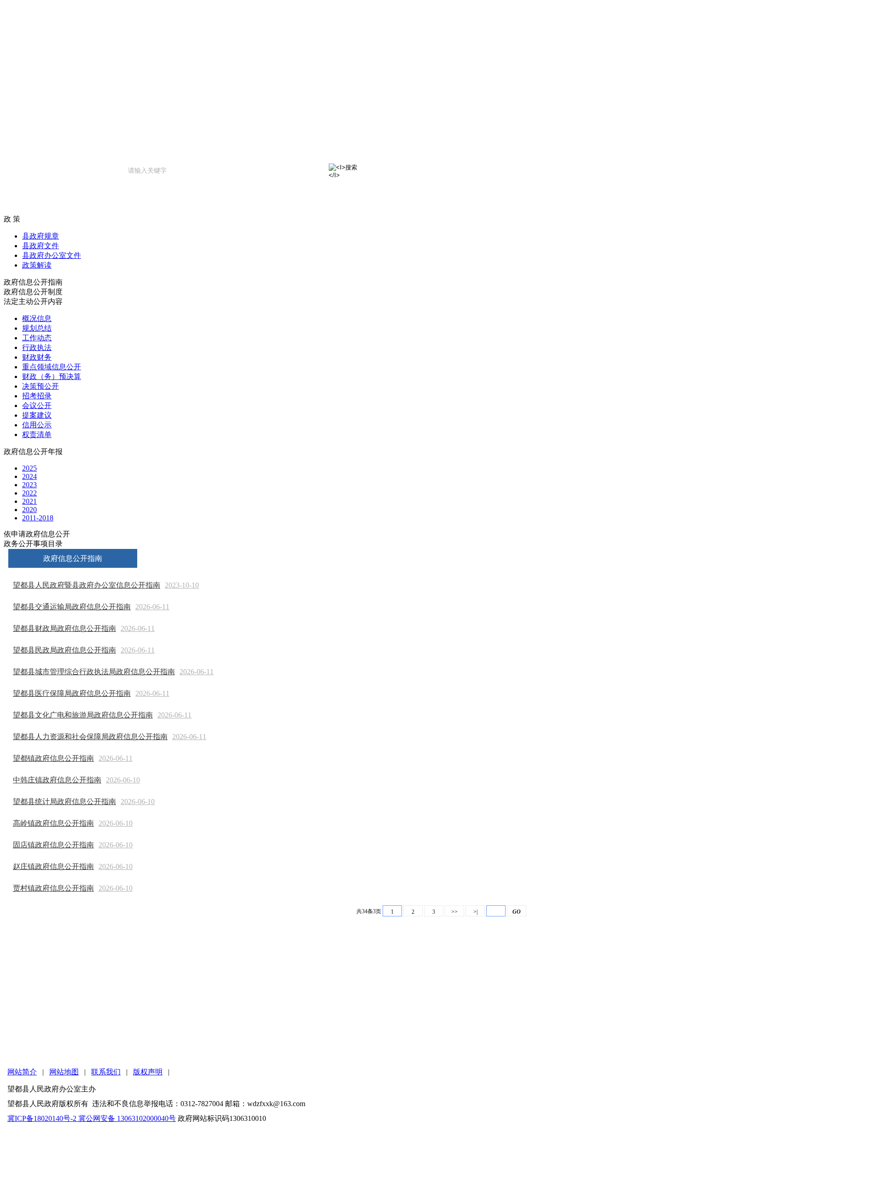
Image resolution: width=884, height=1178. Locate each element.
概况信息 (37, 318)
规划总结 (37, 328)
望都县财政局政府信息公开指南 (64, 628)
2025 (29, 468)
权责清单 (37, 434)
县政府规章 (40, 236)
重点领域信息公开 (51, 367)
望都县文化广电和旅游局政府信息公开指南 (83, 715)
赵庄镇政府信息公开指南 (53, 866)
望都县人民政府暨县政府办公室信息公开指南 (86, 585)
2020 (29, 509)
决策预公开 (40, 386)
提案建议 (37, 415)
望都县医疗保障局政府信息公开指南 (72, 693)
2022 (29, 493)
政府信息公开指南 (33, 282)
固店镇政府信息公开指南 (53, 845)
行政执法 (37, 347)
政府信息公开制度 (33, 292)
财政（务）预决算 (51, 376)
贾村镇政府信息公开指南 (53, 888)
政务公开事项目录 (33, 544)
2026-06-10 (123, 780)
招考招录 (37, 396)
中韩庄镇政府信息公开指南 (57, 780)
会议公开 (37, 405)
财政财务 (37, 357)
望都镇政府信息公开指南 (53, 758)
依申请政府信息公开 (37, 534)
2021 (29, 501)
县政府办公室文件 (51, 255)
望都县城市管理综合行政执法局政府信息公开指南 (94, 672)
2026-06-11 (152, 607)
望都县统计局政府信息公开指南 (64, 801)
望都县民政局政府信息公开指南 (64, 650)
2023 (29, 485)
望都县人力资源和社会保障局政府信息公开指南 (90, 737)
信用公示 (37, 425)
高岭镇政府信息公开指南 (53, 823)
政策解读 (37, 265)
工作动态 (37, 338)
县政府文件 (40, 246)
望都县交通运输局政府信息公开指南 (72, 607)
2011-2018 (37, 518)
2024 (29, 476)
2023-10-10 (182, 585)
